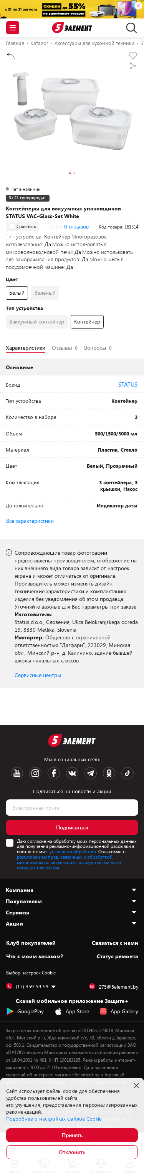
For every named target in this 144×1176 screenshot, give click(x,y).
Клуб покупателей (31, 942)
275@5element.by (118, 986)
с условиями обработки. (71, 851)
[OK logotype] (109, 773)
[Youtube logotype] (17, 773)
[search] (129, 27)
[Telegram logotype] (90, 773)
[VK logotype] (72, 773)
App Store (77, 1011)
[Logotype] (72, 27)
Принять (72, 1135)
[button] (70, 174)
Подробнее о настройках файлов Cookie (54, 1118)
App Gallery (124, 1011)
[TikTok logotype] (127, 773)
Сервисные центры (38, 675)
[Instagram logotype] (35, 773)
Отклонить (72, 1152)
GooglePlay (30, 1011)
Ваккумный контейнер (36, 321)
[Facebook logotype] (54, 773)
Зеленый (45, 292)
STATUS (127, 384)
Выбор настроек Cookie (31, 972)
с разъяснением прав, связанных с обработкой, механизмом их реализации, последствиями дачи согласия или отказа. (72, 859)
